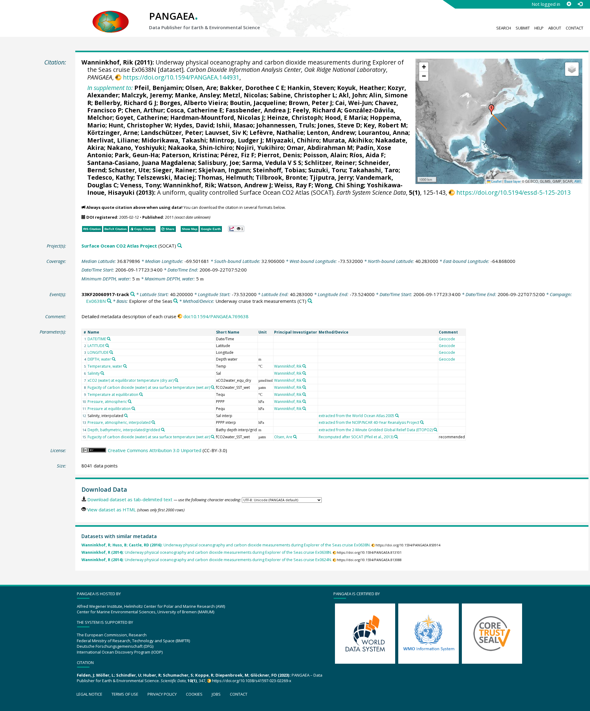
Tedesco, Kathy (110, 177)
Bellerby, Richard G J (125, 103)
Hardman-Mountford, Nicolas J (217, 117)
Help (539, 28)
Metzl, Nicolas (245, 95)
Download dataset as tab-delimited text (129, 499)
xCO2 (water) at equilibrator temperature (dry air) (131, 380)
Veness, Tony (140, 185)
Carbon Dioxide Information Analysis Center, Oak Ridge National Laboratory (286, 69)
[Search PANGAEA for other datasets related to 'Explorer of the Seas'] (175, 301)
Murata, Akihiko (347, 140)
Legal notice (89, 694)
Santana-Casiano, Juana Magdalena (141, 162)
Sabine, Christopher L (303, 95)
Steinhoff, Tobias (279, 170)
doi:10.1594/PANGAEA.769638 (216, 316)
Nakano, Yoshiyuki (136, 147)
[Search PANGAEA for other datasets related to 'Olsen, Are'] (295, 437)
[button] (491, 110)
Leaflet (496, 181)
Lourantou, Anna (383, 132)
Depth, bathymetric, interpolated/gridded (124, 429)
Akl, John (352, 95)
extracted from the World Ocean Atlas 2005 (356, 415)
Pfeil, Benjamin (158, 88)
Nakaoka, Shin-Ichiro (200, 147)
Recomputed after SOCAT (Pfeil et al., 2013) (356, 436)
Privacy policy (162, 694)
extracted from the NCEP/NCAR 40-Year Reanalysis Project (369, 422)
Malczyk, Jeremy (146, 95)
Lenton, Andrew (331, 132)
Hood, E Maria (346, 117)
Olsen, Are (201, 88)
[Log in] (579, 4)
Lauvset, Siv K (225, 132)
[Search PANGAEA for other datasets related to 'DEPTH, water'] (114, 359)
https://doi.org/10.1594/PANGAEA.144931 (181, 77)
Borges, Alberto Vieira (193, 103)
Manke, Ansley (197, 95)
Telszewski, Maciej (165, 177)
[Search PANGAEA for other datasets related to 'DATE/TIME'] (109, 339)
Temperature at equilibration (113, 394)
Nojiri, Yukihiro (260, 147)
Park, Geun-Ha (137, 155)
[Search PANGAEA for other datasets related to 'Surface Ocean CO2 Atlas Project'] (179, 246)
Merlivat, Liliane (112, 140)
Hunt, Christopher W (139, 125)
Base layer (512, 181)
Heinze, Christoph (294, 117)
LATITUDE (96, 345)
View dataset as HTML (111, 509)
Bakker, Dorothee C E (252, 88)
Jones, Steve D (338, 125)
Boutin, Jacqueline (257, 103)
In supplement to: (110, 88)
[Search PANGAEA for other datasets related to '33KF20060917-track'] (132, 294)
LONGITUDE (98, 352)
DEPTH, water (99, 359)
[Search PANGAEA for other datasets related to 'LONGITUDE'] (111, 352)
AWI (577, 181)
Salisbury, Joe (218, 162)
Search (503, 28)
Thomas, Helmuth (225, 177)
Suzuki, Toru (327, 170)
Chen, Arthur (144, 110)
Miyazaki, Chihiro (292, 140)
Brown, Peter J (310, 103)
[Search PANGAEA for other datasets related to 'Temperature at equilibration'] (141, 394)
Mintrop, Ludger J (235, 140)
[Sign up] (568, 4)
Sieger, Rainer (173, 170)
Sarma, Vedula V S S (271, 162)
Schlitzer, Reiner (330, 162)
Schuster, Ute (128, 170)
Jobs (216, 694)
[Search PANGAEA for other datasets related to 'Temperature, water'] (125, 366)
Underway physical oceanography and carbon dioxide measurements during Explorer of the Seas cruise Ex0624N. (206, 559)
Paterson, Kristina (189, 155)
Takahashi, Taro (374, 170)
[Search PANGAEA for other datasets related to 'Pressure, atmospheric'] (130, 401)
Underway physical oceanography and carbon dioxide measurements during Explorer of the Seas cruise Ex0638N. (226, 545)
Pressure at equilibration (109, 408)
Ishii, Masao (234, 125)
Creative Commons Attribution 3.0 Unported (154, 450)
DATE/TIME (97, 339)
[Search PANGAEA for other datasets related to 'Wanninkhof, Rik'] (304, 366)
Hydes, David (193, 125)
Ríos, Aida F (366, 155)
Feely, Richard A (317, 110)
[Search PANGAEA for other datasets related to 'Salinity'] (102, 373)
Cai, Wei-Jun (353, 103)
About (554, 28)
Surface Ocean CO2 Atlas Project (119, 246)
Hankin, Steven (310, 88)
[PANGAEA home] (110, 16)
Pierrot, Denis (279, 155)
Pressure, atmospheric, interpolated (119, 422)
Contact (574, 28)
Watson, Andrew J (244, 185)
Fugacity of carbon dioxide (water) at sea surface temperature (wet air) (149, 387)
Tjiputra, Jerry (331, 177)
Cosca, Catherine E (194, 110)
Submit (523, 28)
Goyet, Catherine (141, 117)
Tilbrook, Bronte (281, 177)
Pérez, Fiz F (237, 155)
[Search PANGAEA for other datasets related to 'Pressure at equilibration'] (133, 408)
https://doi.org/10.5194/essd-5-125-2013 (513, 192)
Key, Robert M (385, 125)
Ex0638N (96, 301)
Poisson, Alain (324, 155)
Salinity (94, 373)
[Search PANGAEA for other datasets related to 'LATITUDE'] (107, 345)
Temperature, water (105, 366)
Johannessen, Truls (285, 125)
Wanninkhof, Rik (107, 62)
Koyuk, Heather (360, 88)
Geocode (447, 339)
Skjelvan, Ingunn (224, 170)
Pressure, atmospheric (107, 401)
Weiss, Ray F (293, 185)
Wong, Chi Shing (339, 185)
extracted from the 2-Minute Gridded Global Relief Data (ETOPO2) (376, 429)
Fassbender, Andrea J (257, 110)
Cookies (194, 694)
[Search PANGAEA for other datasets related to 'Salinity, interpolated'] (126, 415)
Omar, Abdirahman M (320, 147)
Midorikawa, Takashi (173, 140)
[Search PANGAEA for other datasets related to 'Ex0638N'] (109, 301)
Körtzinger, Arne (112, 132)
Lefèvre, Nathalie (277, 132)
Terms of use (125, 694)
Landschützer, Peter (171, 132)
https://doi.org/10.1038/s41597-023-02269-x (251, 680)
